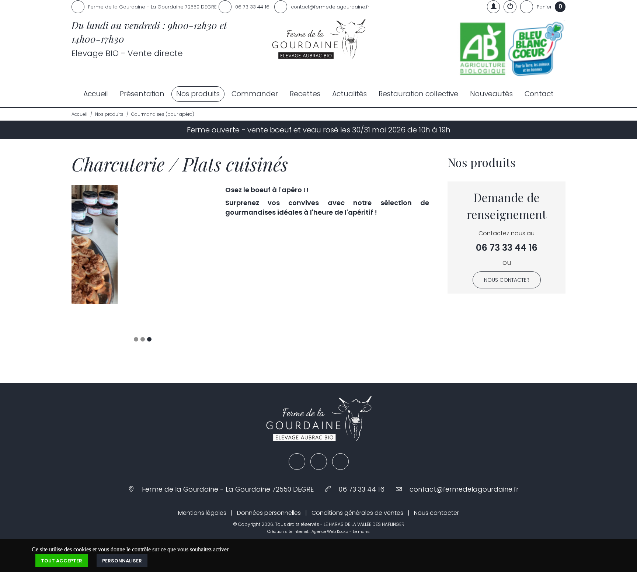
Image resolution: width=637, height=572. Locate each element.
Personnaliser (122, 536)
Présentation (142, 94)
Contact (539, 94)
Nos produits (198, 94)
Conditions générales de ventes (357, 489)
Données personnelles (269, 489)
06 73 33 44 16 (506, 248)
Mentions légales (202, 489)
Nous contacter (506, 280)
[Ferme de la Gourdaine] (318, 40)
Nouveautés (491, 94)
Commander (255, 94)
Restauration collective (418, 94)
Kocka (342, 507)
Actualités (349, 94)
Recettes (305, 94)
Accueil (95, 94)
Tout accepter (61, 536)
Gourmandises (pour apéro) (162, 114)
